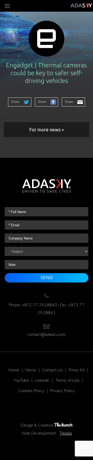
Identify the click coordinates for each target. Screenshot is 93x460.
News (31, 370)
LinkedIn (42, 380)
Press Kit (76, 370)
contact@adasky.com (46, 334)
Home (14, 370)
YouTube (21, 380)
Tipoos (66, 433)
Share (15, 102)
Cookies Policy (31, 391)
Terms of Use (68, 380)
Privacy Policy (62, 391)
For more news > (46, 129)
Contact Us (52, 370)
